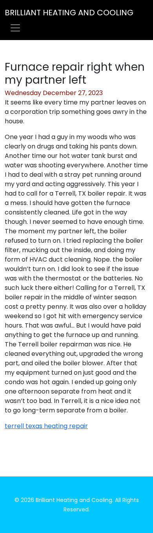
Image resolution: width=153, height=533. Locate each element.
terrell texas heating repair (46, 425)
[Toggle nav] (15, 27)
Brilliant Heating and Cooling (69, 12)
